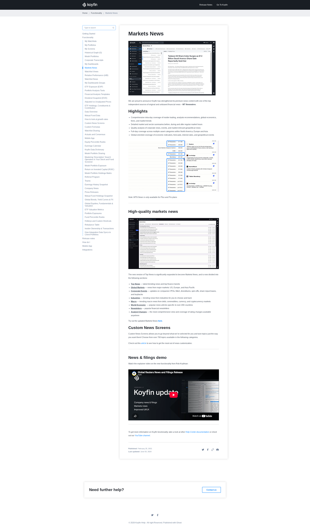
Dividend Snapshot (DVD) (96, 98)
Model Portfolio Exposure (95, 166)
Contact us (211, 490)
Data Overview (91, 112)
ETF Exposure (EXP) (94, 87)
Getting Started (88, 34)
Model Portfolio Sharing (95, 153)
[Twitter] (152, 516)
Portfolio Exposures (93, 213)
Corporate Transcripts (94, 60)
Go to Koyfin (222, 5)
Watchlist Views (91, 72)
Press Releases (91, 192)
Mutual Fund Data (92, 115)
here (160, 321)
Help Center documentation (197, 432)
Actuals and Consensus (95, 134)
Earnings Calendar (93, 146)
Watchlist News (91, 79)
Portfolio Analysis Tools (95, 90)
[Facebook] (157, 516)
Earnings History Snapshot (96, 185)
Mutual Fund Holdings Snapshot (98, 196)
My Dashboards (91, 64)
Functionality (96, 13)
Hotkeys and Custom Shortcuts (98, 221)
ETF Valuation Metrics (94, 210)
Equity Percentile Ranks (95, 142)
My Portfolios (90, 45)
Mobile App (89, 138)
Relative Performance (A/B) (96, 75)
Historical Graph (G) (93, 53)
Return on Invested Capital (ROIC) (99, 169)
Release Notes (205, 5)
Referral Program (92, 177)
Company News (92, 188)
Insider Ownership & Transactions (99, 228)
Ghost (179, 523)
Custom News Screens (95, 123)
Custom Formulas (92, 127)
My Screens (90, 49)
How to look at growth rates (96, 119)
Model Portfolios (92, 56)
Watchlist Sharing (92, 131)
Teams (87, 181)
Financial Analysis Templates (97, 94)
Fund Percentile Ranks (95, 217)
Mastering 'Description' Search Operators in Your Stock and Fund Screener (99, 159)
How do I (86, 242)
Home (85, 13)
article (143, 343)
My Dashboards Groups (95, 83)
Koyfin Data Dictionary (94, 150)
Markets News (91, 68)
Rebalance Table (92, 225)
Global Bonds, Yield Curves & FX (99, 200)
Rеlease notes (88, 238)
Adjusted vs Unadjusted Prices (98, 102)
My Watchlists (91, 41)
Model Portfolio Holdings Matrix (98, 173)
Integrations (87, 250)
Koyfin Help (140, 523)
